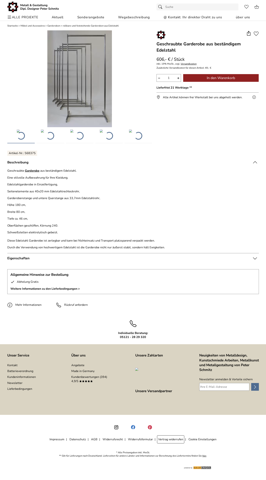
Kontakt (12, 365)
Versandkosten (189, 64)
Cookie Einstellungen (202, 439)
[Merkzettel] (246, 7)
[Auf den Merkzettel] (256, 33)
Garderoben (53, 25)
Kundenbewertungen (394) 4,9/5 (89, 379)
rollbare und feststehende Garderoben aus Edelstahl (91, 25)
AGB (94, 439)
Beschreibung (18, 162)
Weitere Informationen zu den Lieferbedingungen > (45, 289)
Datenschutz (77, 439)
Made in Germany (83, 371)
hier (204, 455)
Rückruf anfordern (76, 305)
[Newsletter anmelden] (255, 387)
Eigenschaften (18, 258)
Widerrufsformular (140, 439)
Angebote (77, 365)
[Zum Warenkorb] (256, 7)
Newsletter (14, 383)
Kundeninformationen (21, 377)
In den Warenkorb (221, 78)
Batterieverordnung (20, 371)
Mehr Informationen (28, 305)
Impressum (57, 439)
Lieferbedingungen (19, 389)
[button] (249, 33)
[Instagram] (116, 427)
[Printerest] (150, 427)
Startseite (12, 25)
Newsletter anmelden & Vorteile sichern (226, 379)
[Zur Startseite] (33, 6)
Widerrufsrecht (113, 439)
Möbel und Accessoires (32, 25)
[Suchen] (161, 6)
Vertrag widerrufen (170, 439)
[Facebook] (133, 427)
